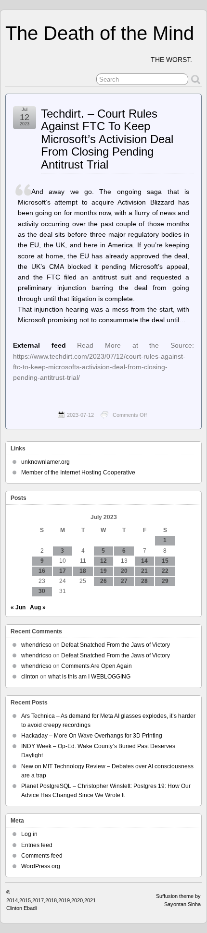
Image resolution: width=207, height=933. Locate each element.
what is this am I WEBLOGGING (89, 676)
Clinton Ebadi (21, 908)
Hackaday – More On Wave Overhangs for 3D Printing (91, 735)
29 (165, 581)
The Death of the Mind (99, 33)
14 (144, 560)
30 (42, 591)
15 (165, 560)
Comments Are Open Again (96, 666)
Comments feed (42, 855)
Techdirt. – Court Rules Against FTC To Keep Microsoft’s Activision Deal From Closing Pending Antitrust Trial (107, 139)
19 (103, 571)
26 (103, 581)
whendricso (36, 645)
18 (82, 571)
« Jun (18, 607)
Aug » (38, 607)
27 (124, 581)
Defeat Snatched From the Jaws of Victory (115, 645)
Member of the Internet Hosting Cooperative (78, 472)
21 (144, 571)
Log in (29, 834)
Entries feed (36, 845)
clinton (30, 676)
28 (144, 581)
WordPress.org (40, 866)
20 (124, 571)
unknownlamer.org (45, 462)
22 (165, 571)
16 (42, 571)
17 (62, 571)
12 (103, 560)
